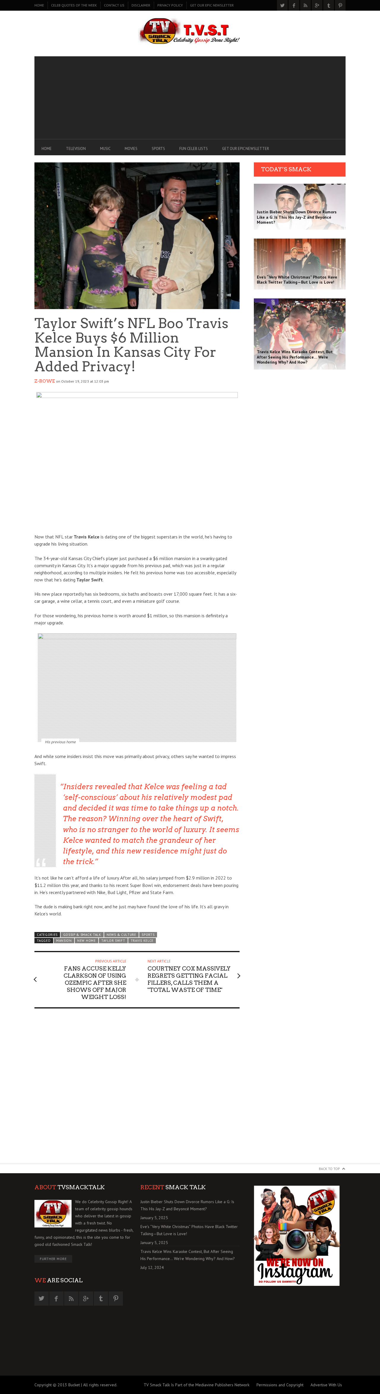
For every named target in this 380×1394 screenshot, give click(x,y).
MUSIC (105, 148)
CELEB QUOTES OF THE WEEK (74, 5)
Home (39, 5)
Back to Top (329, 1168)
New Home (86, 941)
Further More (53, 1258)
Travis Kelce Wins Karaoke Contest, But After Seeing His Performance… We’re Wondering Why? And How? (187, 1255)
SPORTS (158, 148)
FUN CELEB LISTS (193, 148)
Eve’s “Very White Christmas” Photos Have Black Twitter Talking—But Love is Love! (189, 1230)
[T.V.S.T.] (190, 32)
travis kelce (142, 941)
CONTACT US (114, 5)
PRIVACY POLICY (170, 5)
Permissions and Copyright (279, 1384)
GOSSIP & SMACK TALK (82, 935)
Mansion (64, 941)
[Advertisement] (190, 97)
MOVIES (131, 148)
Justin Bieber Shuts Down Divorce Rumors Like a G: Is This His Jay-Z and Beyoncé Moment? (187, 1205)
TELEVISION (76, 148)
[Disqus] (137, 1088)
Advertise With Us (326, 1384)
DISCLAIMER (141, 5)
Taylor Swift (113, 941)
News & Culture (121, 935)
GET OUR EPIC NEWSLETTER (212, 5)
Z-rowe (44, 381)
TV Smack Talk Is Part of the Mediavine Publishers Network (196, 1384)
